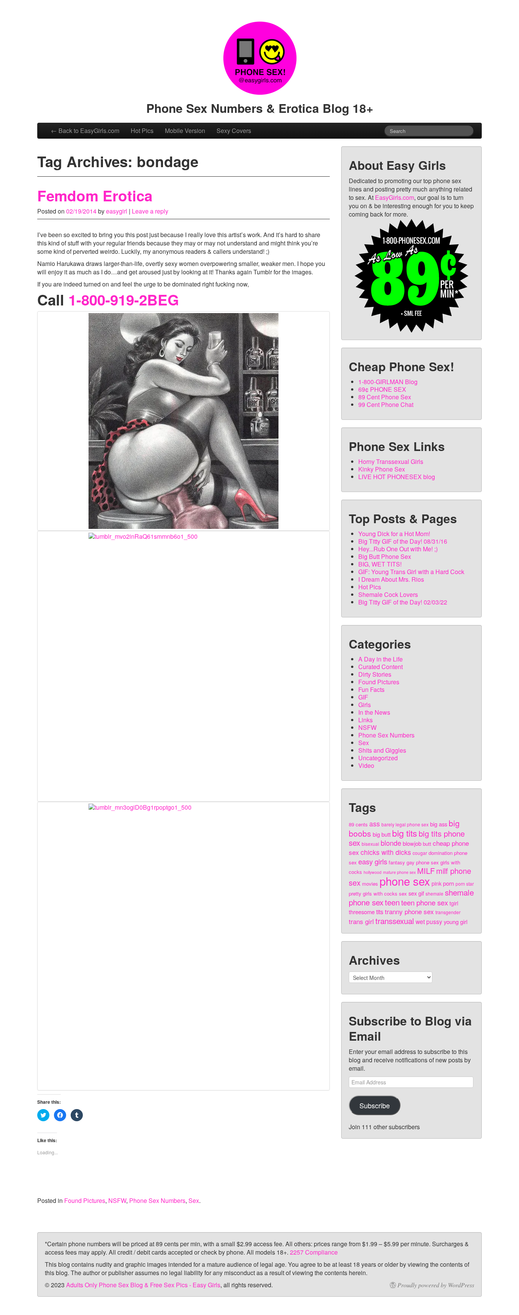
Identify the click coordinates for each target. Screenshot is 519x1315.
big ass (438, 824)
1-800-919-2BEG (123, 299)
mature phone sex (399, 872)
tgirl (453, 903)
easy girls (372, 861)
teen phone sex (424, 902)
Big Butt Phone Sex (384, 556)
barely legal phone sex (405, 824)
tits (379, 911)
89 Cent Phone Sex (384, 396)
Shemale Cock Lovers (388, 594)
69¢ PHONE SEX (382, 389)
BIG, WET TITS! (380, 564)
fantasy (397, 862)
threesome (362, 912)
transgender (447, 912)
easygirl (116, 211)
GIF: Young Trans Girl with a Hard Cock (411, 571)
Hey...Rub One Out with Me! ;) (398, 548)
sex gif (416, 893)
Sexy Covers (234, 130)
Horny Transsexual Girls (390, 461)
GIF (363, 697)
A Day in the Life (380, 659)
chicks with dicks (386, 852)
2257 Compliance (314, 1252)
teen (392, 902)
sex (403, 893)
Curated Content (380, 666)
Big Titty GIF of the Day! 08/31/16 (402, 541)
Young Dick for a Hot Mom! (394, 533)
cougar (420, 853)
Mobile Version (185, 130)
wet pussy (429, 921)
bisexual (370, 843)
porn (448, 883)
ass (374, 823)
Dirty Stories (374, 674)
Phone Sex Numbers (157, 1200)
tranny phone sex (409, 911)
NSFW (117, 1200)
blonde (391, 843)
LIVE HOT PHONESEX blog (396, 476)
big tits (404, 832)
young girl (455, 922)
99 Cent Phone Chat (385, 404)
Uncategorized (378, 757)
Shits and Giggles (382, 750)
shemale (434, 893)
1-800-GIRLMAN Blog (388, 381)
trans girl (361, 921)
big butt (382, 834)
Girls (364, 704)
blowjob (412, 843)
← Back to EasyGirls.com (85, 130)
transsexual (394, 920)
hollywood (372, 872)
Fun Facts (371, 689)
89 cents (358, 824)
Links (365, 719)
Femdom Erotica (94, 195)
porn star (465, 883)
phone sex (405, 881)
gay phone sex (423, 862)
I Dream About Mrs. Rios (391, 579)
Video (366, 765)
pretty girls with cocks (373, 893)
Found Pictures (84, 1200)
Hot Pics (142, 130)
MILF (426, 870)
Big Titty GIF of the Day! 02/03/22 (402, 602)
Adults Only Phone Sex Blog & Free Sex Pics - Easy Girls (143, 1284)
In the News (374, 712)
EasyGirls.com (394, 197)
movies (370, 883)
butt (427, 843)
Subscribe (374, 1105)
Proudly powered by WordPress (435, 1285)
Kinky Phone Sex (381, 469)
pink (436, 883)
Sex (193, 1200)
